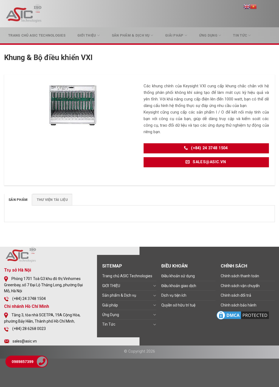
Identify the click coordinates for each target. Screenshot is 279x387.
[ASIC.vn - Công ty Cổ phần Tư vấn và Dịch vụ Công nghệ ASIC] (24, 13)
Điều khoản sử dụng (178, 276)
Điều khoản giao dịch (178, 286)
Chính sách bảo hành (238, 305)
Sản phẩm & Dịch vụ (131, 35)
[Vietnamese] (253, 6)
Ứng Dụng (208, 35)
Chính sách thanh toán (240, 276)
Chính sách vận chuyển (240, 286)
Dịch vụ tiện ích (173, 295)
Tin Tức (240, 35)
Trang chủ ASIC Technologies (36, 35)
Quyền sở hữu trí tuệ (178, 305)
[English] (247, 6)
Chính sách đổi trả (236, 295)
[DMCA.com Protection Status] (243, 315)
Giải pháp (174, 35)
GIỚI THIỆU (86, 35)
